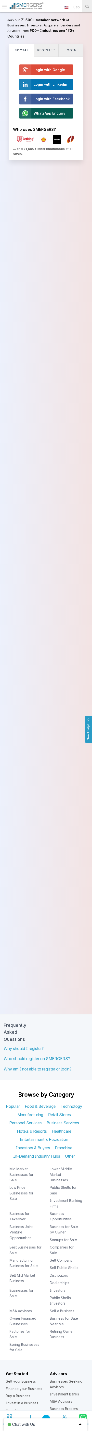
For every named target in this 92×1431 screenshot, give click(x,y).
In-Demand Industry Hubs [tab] (36, 1156)
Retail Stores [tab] (59, 1114)
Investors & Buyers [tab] (33, 1147)
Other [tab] (70, 1156)
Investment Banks (64, 1394)
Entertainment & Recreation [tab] (44, 1139)
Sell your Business (21, 1381)
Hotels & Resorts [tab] (32, 1131)
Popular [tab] (13, 1106)
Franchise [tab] (63, 1147)
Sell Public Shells (64, 1268)
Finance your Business (24, 1389)
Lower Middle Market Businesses (61, 1174)
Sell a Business (62, 1311)
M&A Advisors (21, 1311)
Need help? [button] (88, 732)
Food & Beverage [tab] (40, 1106)
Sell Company (61, 1260)
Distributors (59, 1275)
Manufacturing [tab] (30, 1114)
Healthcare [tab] (61, 1131)
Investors (58, 1290)
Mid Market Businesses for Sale (21, 1174)
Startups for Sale (63, 1240)
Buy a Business (18, 1396)
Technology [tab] (71, 1106)
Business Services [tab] (63, 1122)
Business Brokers (64, 1409)
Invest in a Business (22, 1403)
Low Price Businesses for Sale (21, 1193)
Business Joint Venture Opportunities (21, 1232)
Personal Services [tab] (25, 1122)
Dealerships (59, 1283)
